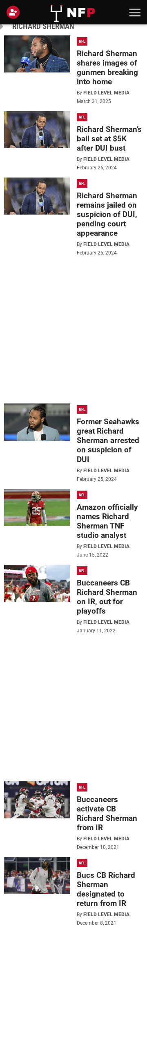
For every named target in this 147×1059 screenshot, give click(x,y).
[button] (133, 12)
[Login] (15, 12)
